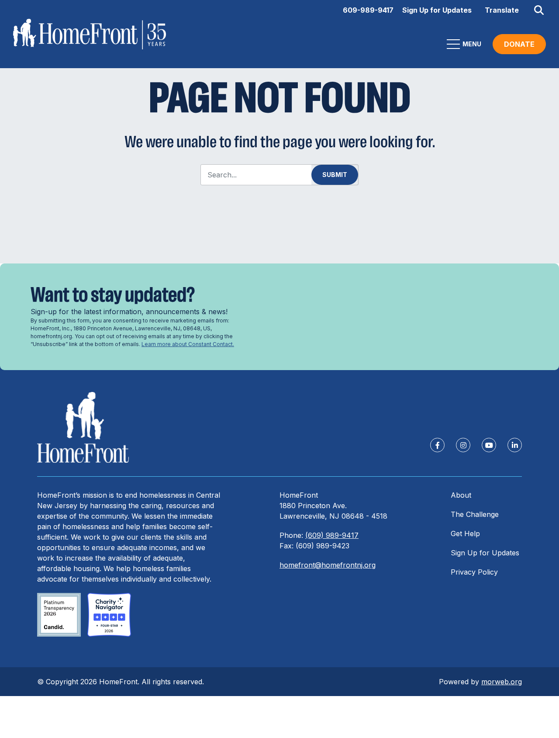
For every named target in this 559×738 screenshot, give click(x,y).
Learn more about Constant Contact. (187, 344)
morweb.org (501, 681)
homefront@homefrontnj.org (328, 565)
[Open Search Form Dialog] (539, 10)
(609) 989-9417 (332, 535)
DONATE (519, 44)
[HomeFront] (83, 427)
